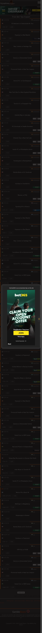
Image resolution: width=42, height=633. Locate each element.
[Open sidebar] (39, 319)
